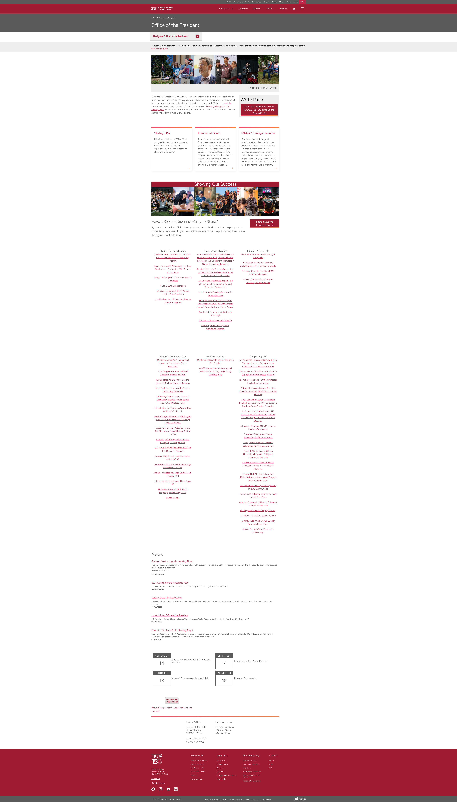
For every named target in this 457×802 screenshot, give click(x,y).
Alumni (274, 2)
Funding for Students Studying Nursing (258, 510)
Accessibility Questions (252, 781)
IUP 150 (228, 2)
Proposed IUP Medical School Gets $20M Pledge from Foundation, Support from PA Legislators (258, 477)
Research (256, 8)
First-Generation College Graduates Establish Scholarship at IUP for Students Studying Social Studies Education (258, 402)
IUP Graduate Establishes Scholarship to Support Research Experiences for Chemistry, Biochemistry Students (258, 363)
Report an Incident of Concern (251, 776)
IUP (152, 18)
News (288, 2)
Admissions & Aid (226, 8)
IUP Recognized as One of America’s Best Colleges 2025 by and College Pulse (173, 399)
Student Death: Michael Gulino (166, 597)
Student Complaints (235, 799)
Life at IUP (270, 8)
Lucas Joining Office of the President (169, 615)
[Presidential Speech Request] (171, 700)
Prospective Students (199, 761)
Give (302, 2)
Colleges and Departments (227, 775)
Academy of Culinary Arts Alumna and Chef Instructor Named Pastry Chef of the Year (172, 431)
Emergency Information (252, 772)
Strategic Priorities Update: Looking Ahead (172, 561)
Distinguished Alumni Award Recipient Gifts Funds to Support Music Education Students (258, 391)
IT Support (247, 768)
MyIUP (281, 2)
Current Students (197, 764)
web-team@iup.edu (159, 48)
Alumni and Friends (198, 772)
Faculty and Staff (197, 768)
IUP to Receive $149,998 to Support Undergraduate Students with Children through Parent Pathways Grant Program (215, 303)
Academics (243, 8)
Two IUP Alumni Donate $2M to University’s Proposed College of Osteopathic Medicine (258, 454)
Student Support (240, 2)
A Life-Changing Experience (173, 286)
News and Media (197, 779)
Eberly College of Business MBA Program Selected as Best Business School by (173, 419)
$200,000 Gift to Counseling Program (258, 515)
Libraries (220, 772)
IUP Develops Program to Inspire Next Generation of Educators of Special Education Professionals (215, 283)
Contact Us (155, 779)
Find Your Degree (254, 2)
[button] (302, 8)
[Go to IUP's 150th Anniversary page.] (156, 759)
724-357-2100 (162, 774)
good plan (227, 103)
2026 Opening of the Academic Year (169, 582)
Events (295, 2)
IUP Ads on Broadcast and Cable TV (215, 320)
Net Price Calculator (251, 799)
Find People (221, 779)
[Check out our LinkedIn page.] (176, 789)
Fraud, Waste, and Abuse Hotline (215, 799)
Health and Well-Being (251, 764)
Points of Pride (172, 497)
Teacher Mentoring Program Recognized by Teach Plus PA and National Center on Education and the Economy (215, 272)
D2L (270, 768)
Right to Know (266, 799)
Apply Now (221, 761)
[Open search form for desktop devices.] (294, 8)
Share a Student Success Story (264, 223)
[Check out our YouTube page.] (168, 789)
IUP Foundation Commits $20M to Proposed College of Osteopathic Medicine (258, 465)
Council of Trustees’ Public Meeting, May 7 (172, 630)
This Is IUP (283, 8)
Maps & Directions (158, 783)
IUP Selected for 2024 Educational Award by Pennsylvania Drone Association (173, 363)
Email (271, 764)
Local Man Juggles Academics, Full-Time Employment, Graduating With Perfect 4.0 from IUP (172, 269)
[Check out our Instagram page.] (160, 789)
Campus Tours (222, 764)
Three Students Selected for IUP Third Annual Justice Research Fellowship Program (172, 257)
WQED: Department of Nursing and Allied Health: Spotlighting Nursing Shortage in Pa (215, 371)
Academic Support (250, 761)
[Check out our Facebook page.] (153, 789)
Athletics (266, 2)
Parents (193, 775)
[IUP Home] (162, 8)
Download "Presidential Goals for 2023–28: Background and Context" (259, 110)
